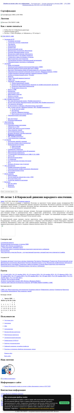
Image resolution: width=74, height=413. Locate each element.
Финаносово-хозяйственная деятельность (59, 262)
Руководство (54, 261)
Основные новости (24, 201)
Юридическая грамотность (16, 152)
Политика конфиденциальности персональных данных (37, 408)
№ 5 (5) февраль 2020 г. (62, 274)
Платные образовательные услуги (35, 262)
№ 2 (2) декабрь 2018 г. (20, 274)
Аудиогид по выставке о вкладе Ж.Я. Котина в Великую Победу (21, 281)
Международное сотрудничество (55, 264)
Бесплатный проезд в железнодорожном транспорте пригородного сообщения (25, 249)
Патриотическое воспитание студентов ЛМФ (15, 244)
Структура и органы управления (23, 261)
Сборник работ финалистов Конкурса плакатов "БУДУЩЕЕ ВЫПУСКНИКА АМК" (27, 282)
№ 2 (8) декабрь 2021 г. (32, 276)
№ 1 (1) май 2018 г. (6, 274)
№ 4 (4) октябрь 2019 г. (48, 274)
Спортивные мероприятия (9, 291)
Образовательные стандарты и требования (31, 266)
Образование (45, 261)
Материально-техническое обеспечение (13, 262)
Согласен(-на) (64, 402)
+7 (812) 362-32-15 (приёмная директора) (12, 393)
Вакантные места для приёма (10, 264)
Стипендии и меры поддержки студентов (32, 264)
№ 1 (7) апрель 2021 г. (18, 276)
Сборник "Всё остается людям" (10, 279)
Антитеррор (7, 323)
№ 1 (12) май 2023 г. (16, 277)
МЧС (5, 326)
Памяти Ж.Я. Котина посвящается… (12, 246)
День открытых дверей (24, 291)
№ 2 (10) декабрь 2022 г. (59, 276)
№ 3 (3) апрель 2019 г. (33, 274)
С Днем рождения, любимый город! (12, 247)
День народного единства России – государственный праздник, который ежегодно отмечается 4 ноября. (33, 252)
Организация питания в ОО (9, 266)
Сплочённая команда (7, 242)
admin (2, 201)
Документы (37, 261)
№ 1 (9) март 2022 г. (46, 276)
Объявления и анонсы (47, 289)
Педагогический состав (65, 261)
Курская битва (5, 250)
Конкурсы (66, 289)
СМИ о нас (4, 289)
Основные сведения (7, 261)
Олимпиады (58, 289)
